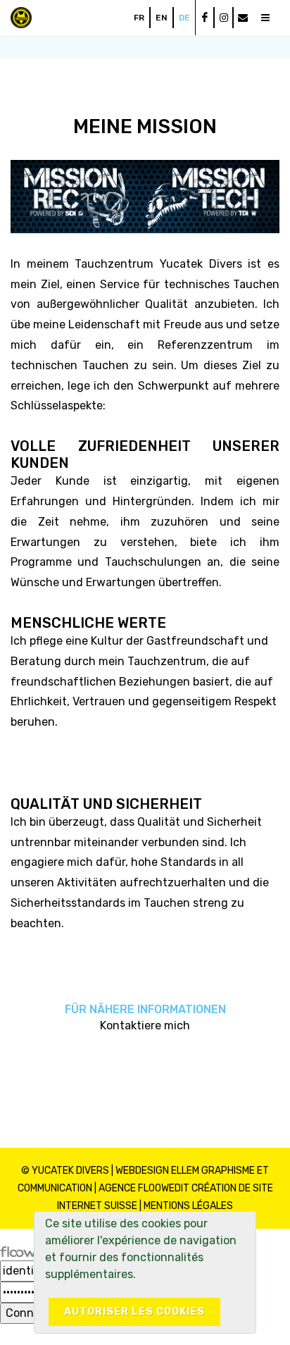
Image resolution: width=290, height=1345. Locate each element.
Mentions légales (188, 1206)
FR (139, 18)
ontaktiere (135, 1025)
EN (162, 18)
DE (184, 18)
